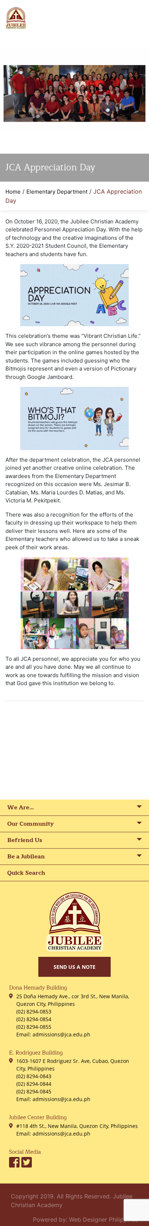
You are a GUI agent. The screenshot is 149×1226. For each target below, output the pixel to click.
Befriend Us (24, 840)
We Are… (20, 807)
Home (13, 191)
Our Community (30, 824)
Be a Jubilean (26, 856)
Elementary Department (57, 191)
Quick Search (26, 873)
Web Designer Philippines (103, 1219)
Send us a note (74, 966)
